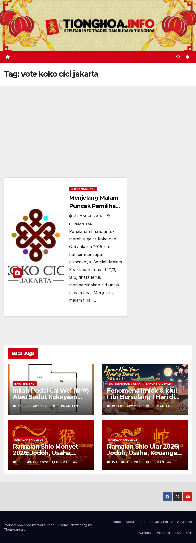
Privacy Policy (161, 522)
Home (116, 522)
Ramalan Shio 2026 (28, 439)
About (130, 522)
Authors (145, 532)
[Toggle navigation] (94, 57)
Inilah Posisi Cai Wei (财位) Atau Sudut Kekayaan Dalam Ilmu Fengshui (51, 397)
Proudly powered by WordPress (29, 525)
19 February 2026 (128, 406)
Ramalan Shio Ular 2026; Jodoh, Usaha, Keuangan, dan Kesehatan (144, 453)
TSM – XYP (183, 532)
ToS (143, 522)
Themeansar (14, 529)
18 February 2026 (33, 462)
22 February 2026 (33, 406)
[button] (178, 56)
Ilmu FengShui (24, 383)
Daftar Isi (163, 532)
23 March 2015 (88, 216)
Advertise (184, 522)
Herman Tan (67, 406)
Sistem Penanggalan (124, 383)
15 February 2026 (128, 462)
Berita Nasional (83, 188)
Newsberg (79, 525)
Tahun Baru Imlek (158, 383)
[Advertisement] (98, 124)
